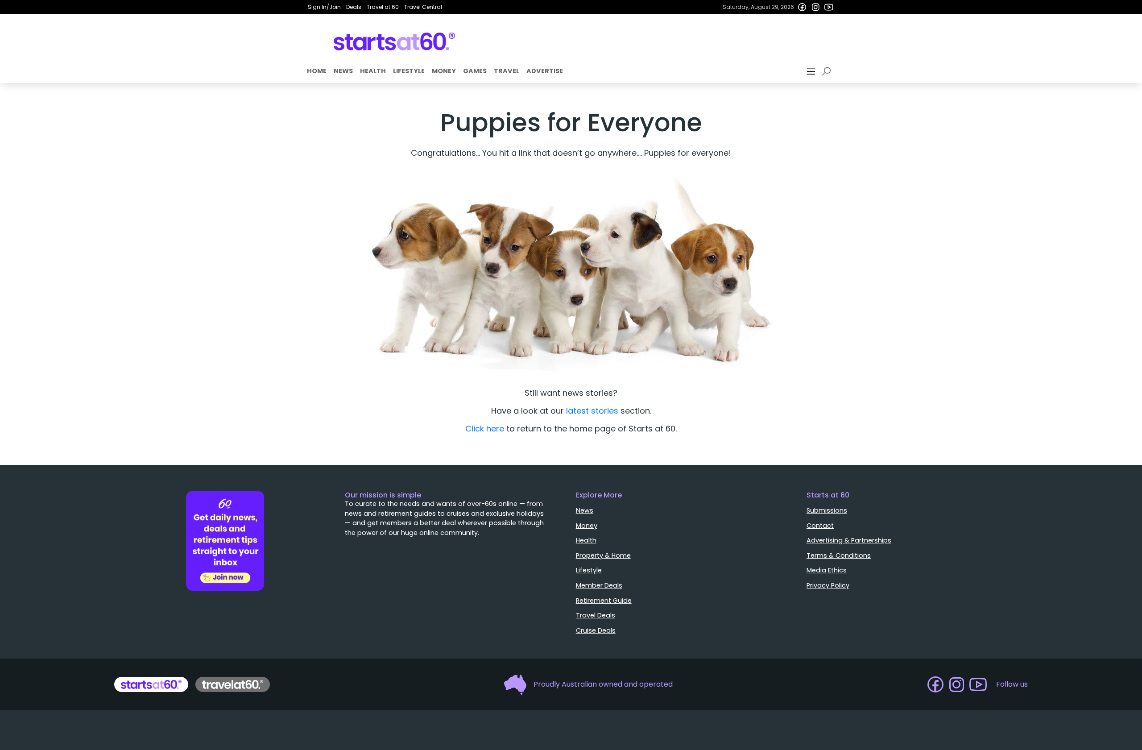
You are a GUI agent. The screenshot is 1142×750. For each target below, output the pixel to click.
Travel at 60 (383, 7)
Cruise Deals (596, 630)
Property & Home (603, 555)
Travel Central (423, 7)
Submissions (827, 510)
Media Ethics (827, 570)
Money (444, 70)
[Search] (828, 71)
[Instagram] (815, 7)
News (343, 70)
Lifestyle (409, 70)
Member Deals (599, 585)
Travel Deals (595, 615)
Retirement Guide (604, 600)
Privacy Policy (828, 585)
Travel (506, 70)
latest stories (592, 410)
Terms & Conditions (839, 555)
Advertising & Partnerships (849, 540)
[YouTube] (828, 7)
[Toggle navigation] (812, 71)
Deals (353, 7)
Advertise (544, 70)
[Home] (394, 41)
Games (475, 70)
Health (373, 70)
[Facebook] (802, 7)
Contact (820, 525)
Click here (484, 428)
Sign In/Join (324, 7)
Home (317, 70)
